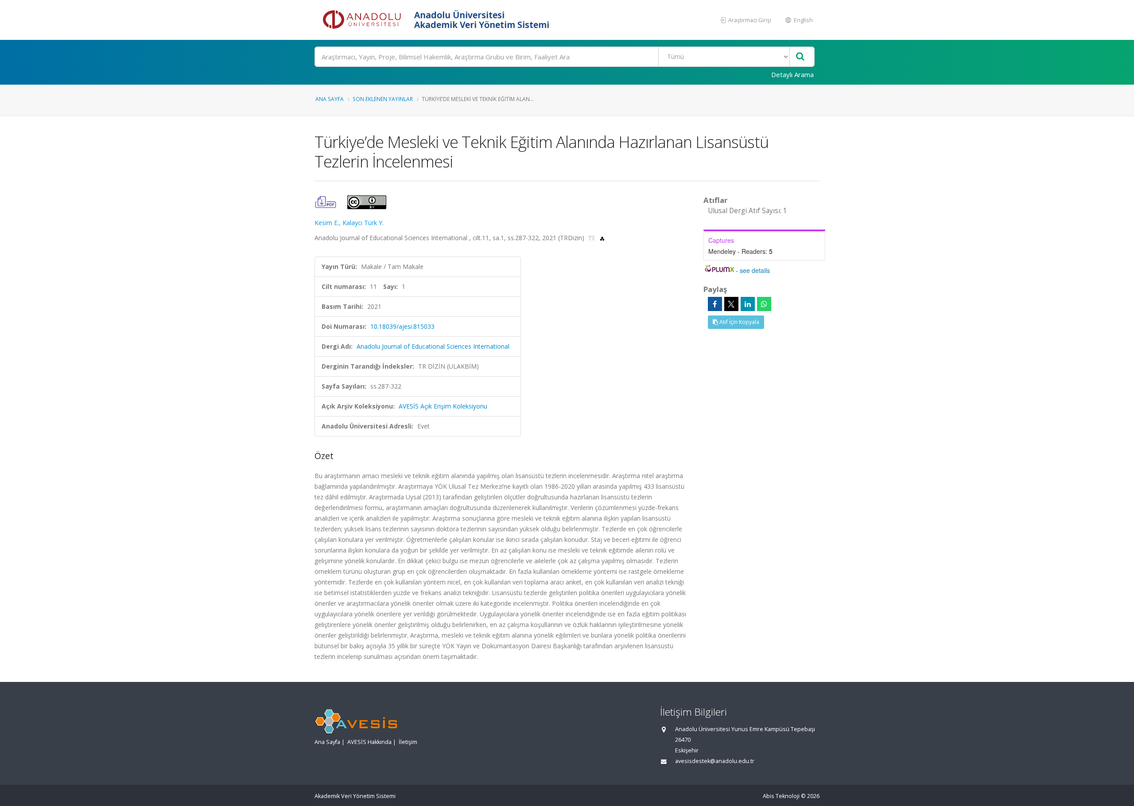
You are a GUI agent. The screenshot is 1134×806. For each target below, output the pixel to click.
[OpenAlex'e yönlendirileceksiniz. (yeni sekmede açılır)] (602, 238)
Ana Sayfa (329, 98)
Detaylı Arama (792, 74)
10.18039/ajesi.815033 (402, 326)
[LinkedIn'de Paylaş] (748, 304)
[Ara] (800, 57)
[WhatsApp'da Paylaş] (764, 304)
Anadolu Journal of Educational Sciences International (433, 346)
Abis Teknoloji (781, 796)
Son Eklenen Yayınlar (383, 98)
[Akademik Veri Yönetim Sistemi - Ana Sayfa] (363, 20)
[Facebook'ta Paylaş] (715, 304)
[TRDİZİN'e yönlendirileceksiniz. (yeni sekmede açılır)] (592, 238)
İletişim (408, 742)
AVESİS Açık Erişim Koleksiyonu (443, 406)
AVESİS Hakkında (369, 742)
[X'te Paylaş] (731, 304)
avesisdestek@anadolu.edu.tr (714, 761)
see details (755, 270)
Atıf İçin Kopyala (738, 322)
